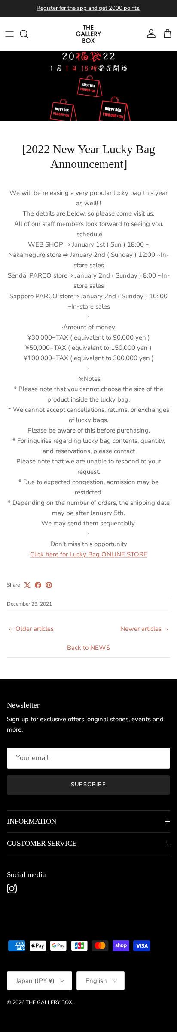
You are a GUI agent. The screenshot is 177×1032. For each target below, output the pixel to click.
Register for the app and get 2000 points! (88, 8)
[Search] (28, 34)
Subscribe (88, 784)
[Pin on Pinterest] (49, 585)
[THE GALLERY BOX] (88, 34)
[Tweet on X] (27, 585)
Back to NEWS (88, 647)
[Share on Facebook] (38, 585)
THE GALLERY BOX (49, 1002)
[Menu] (9, 34)
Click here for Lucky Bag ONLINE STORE (88, 554)
